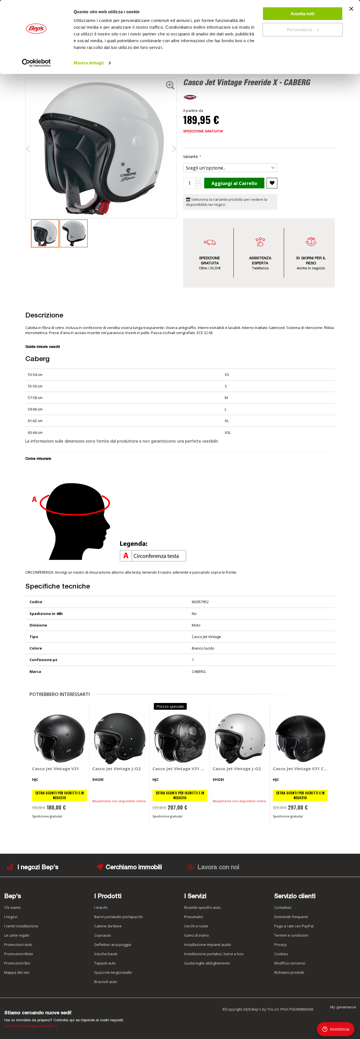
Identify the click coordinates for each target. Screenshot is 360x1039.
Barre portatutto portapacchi (118, 916)
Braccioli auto (105, 981)
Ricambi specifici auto (202, 907)
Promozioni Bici (17, 963)
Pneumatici (193, 916)
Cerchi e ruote (196, 925)
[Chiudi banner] (351, 11)
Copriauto (102, 935)
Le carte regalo (17, 935)
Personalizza (299, 29)
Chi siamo (12, 907)
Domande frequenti (291, 916)
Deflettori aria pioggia (112, 944)
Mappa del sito (17, 972)
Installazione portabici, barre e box (214, 953)
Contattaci (282, 907)
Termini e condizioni (291, 935)
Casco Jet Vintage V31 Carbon (300, 768)
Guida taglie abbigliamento (207, 963)
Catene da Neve (108, 925)
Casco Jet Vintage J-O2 (116, 768)
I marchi (100, 907)
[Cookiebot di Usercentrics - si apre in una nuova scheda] (36, 63)
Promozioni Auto (18, 944)
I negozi (10, 916)
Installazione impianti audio (207, 944)
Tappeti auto (105, 963)
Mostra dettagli (89, 62)
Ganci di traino (196, 935)
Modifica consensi (289, 963)
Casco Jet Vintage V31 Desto (179, 768)
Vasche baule (106, 953)
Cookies (281, 953)
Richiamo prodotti (289, 972)
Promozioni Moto (18, 953)
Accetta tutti (302, 13)
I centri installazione (21, 925)
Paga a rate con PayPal (294, 925)
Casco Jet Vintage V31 (55, 768)
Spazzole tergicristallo (113, 972)
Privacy (280, 944)
